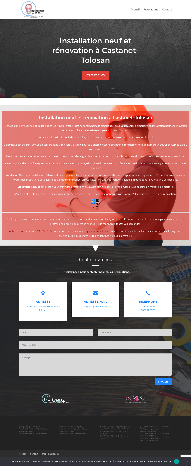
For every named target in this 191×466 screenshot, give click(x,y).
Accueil (135, 9)
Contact (167, 9)
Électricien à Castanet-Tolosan (30, 426)
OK (176, 461)
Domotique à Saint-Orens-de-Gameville (73, 430)
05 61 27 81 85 (95, 75)
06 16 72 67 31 (148, 310)
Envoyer (163, 382)
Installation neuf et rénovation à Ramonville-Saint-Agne (152, 431)
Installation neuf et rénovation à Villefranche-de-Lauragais (152, 439)
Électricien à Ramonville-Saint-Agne (32, 428)
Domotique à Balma (66, 431)
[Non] (187, 461)
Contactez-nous (17, 231)
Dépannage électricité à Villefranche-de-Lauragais (114, 438)
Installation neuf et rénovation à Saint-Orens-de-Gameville (154, 434)
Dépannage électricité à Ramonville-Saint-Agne (115, 429)
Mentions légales (50, 453)
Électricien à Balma (26, 431)
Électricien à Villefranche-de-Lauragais (33, 433)
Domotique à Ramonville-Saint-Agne (72, 428)
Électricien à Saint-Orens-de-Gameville (33, 430)
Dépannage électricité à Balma (111, 435)
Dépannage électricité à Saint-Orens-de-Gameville (114, 432)
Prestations (151, 9)
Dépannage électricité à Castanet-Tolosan (115, 426)
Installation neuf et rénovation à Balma (154, 437)
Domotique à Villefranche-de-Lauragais (73, 433)
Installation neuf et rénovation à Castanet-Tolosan (155, 427)
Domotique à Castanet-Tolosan (70, 426)
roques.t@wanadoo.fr (95, 306)
